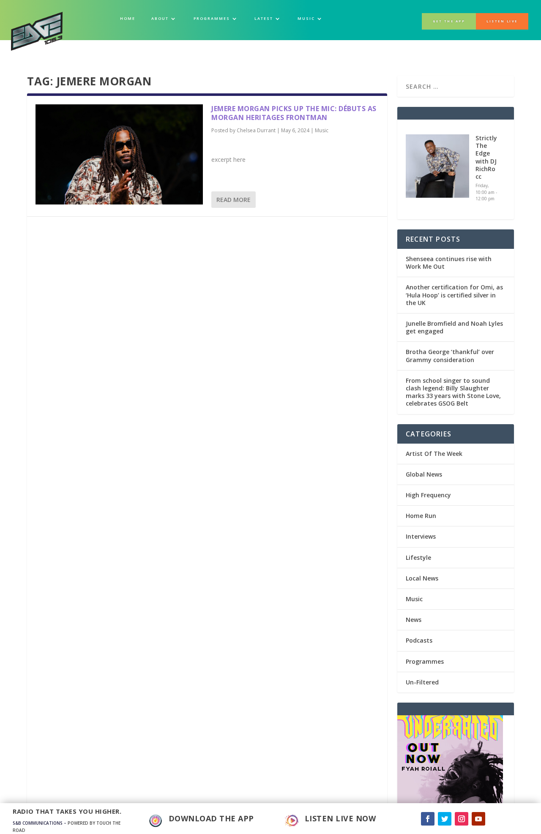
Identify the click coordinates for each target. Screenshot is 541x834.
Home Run (421, 516)
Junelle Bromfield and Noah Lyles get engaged (454, 327)
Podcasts (419, 640)
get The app (449, 21)
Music (321, 130)
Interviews (421, 536)
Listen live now (340, 818)
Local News (422, 578)
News (413, 620)
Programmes (425, 661)
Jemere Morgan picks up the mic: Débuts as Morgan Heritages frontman (294, 113)
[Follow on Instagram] (461, 819)
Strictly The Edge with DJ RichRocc (486, 157)
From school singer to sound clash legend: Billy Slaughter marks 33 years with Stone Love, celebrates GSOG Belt (453, 392)
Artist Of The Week (434, 454)
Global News (424, 474)
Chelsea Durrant (256, 130)
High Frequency (428, 495)
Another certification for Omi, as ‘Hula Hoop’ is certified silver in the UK (454, 294)
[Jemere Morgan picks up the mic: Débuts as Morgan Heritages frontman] (119, 154)
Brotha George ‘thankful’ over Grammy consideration (450, 355)
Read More (233, 200)
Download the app (211, 818)
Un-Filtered (422, 682)
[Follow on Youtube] (478, 819)
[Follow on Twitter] (444, 819)
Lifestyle (418, 557)
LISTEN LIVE (502, 21)
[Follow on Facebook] (427, 819)
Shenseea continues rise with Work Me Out (449, 262)
